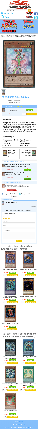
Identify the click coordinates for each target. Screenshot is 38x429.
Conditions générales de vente (19, 427)
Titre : (4, 225)
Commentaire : (6, 230)
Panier (7, 17)
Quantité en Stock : (14, 102)
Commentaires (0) (7, 199)
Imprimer (14, 196)
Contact (19, 422)
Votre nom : (5, 221)
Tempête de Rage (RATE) (12, 174)
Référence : (11, 100)
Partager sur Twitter (26, 194)
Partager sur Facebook (9, 194)
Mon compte (8, 13)
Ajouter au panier (31, 114)
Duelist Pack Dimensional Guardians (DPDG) (18, 186)
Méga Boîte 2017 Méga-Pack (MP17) (16, 166)
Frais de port (19, 425)
